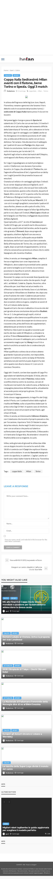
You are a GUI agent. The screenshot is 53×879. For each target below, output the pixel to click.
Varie (6, 824)
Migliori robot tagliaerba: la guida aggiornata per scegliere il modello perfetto (26, 829)
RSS (24, 864)
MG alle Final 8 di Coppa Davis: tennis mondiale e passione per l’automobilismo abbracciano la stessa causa (24, 605)
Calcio (8, 75)
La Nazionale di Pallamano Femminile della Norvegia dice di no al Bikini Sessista (25, 703)
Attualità (8, 665)
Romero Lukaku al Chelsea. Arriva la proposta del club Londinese (26, 638)
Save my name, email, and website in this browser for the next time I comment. (26, 540)
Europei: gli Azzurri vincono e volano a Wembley (22, 735)
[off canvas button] (2, 59)
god (7, 611)
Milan (40, 91)
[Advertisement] (26, 28)
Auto (6, 598)
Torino (45, 91)
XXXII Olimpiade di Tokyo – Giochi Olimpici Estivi (24, 670)
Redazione (11, 91)
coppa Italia (32, 91)
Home (6, 70)
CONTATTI (19, 864)
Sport (16, 75)
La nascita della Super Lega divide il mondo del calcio (25, 767)
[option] (26, 817)
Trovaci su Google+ (31, 864)
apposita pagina (38, 873)
